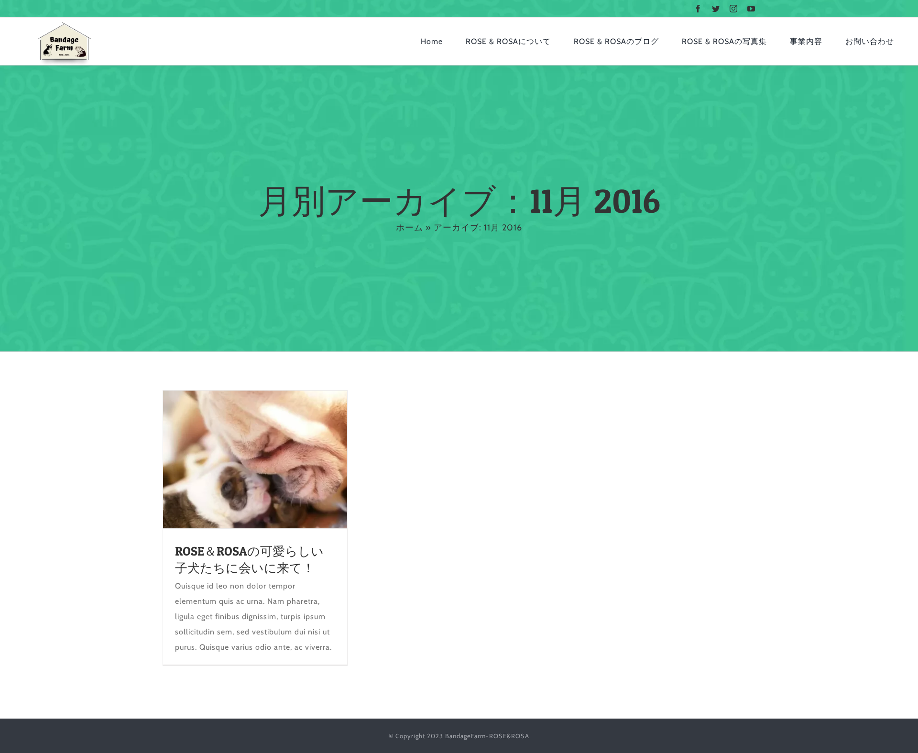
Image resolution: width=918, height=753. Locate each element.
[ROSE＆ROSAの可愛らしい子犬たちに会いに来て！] (255, 459)
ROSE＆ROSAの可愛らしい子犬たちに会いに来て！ (237, 459)
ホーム (409, 227)
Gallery (272, 459)
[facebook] (698, 8)
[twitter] (716, 8)
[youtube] (751, 8)
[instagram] (734, 8)
